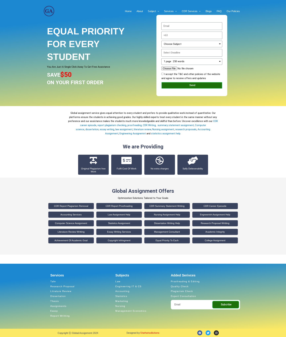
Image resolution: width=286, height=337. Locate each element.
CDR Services (189, 11)
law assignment (124, 129)
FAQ (219, 11)
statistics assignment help (165, 133)
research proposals (185, 129)
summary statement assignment (176, 125)
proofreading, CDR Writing (141, 125)
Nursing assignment (163, 129)
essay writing (107, 129)
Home (128, 11)
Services (169, 11)
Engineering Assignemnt (132, 133)
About (140, 11)
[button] (157, 11)
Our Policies (233, 11)
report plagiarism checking (111, 125)
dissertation (92, 129)
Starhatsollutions (149, 332)
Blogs (209, 11)
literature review (142, 129)
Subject (152, 11)
